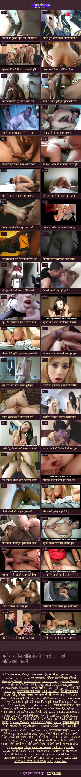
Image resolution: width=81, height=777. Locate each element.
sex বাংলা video (45, 708)
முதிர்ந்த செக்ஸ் (69, 681)
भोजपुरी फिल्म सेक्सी (32, 674)
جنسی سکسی (13, 678)
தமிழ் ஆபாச (22, 705)
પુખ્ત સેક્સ (7, 705)
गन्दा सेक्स (64, 737)
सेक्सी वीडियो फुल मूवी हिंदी (15, 698)
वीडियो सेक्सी (54, 743)
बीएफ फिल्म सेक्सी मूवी (16, 701)
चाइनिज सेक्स (73, 698)
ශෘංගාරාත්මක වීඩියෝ (15, 688)
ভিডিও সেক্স (58, 694)
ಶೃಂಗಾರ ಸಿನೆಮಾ (50, 725)
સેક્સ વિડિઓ (32, 681)
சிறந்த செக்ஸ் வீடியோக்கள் (25, 711)
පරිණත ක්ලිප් (67, 740)
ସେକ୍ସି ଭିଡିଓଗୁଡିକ (41, 722)
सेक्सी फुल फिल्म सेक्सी (39, 694)
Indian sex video (42, 705)
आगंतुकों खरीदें (54, 773)
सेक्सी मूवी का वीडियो (45, 740)
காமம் (57, 722)
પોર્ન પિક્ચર (36, 684)
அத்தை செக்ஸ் (11, 715)
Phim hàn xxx (46, 757)
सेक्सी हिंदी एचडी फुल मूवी (35, 715)
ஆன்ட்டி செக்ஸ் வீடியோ (64, 715)
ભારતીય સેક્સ (71, 743)
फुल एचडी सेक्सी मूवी (40, 5)
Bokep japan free (57, 761)
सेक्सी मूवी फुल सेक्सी (46, 737)
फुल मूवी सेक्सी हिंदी (70, 688)
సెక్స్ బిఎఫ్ (49, 711)
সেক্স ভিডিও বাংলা (39, 730)
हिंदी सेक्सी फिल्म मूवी (40, 701)
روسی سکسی (24, 740)
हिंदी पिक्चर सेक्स (11, 674)
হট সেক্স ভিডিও (38, 678)
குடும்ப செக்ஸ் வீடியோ (58, 684)
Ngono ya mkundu (68, 711)
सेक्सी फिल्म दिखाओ (64, 705)
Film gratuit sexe (50, 754)
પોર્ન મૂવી (10, 691)
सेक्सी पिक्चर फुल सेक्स (65, 701)
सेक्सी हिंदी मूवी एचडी (66, 708)
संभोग (4, 711)
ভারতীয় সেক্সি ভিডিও (18, 684)
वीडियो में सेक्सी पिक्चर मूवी (44, 719)
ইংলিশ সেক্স (71, 694)
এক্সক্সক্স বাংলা (27, 737)
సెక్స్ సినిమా (19, 694)
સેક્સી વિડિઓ (39, 688)
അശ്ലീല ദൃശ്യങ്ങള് (24, 725)
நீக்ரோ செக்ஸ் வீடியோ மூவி (27, 733)
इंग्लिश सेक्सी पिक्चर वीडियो (61, 678)
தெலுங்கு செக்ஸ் (12, 681)
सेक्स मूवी (53, 688)
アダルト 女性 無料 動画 (30, 761)
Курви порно (15, 747)
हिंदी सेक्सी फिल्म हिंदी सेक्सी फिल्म (28, 743)
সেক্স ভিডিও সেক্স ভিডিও (22, 750)
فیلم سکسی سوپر (66, 757)
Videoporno (42, 750)
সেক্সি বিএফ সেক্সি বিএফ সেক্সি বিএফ (47, 698)
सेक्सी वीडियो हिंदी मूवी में (16, 719)
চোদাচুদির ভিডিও (50, 691)
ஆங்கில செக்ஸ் (19, 722)
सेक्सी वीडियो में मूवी (59, 730)
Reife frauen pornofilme (25, 754)
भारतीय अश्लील (28, 708)
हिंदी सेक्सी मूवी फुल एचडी (57, 674)
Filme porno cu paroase (37, 747)
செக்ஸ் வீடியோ (20, 730)
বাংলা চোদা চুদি (49, 681)
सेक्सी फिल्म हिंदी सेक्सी (28, 691)
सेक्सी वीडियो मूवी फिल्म (58, 733)
